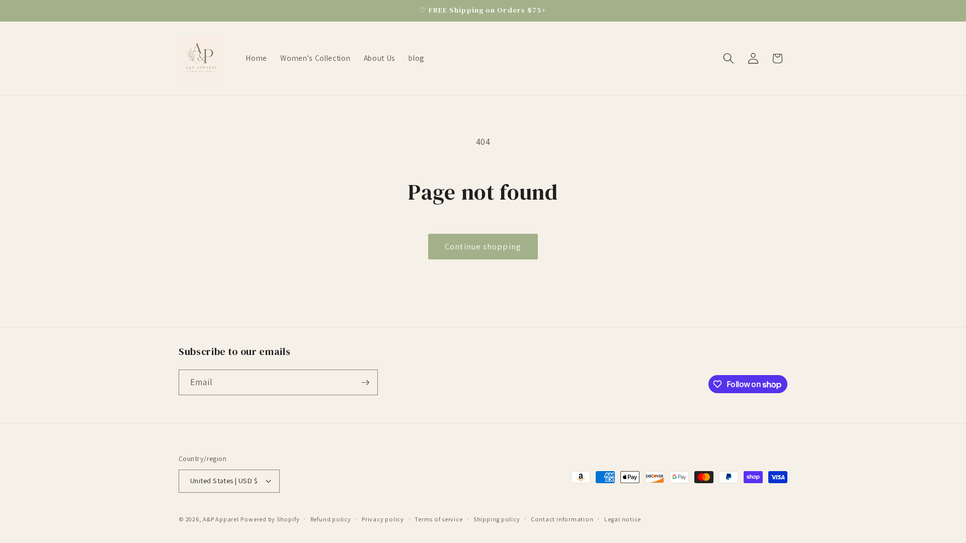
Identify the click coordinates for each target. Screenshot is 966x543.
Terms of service (438, 519)
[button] (728, 58)
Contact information (562, 519)
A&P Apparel (220, 519)
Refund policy (330, 519)
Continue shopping (483, 246)
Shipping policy (496, 519)
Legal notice (622, 519)
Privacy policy (383, 519)
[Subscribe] (365, 383)
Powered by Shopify (269, 519)
